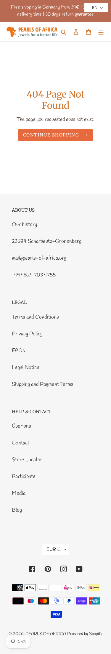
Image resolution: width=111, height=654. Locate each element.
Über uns (21, 426)
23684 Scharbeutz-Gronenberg (46, 241)
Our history (24, 224)
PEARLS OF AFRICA (45, 634)
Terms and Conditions (35, 317)
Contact (20, 443)
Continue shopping (51, 135)
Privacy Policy (27, 333)
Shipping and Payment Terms (42, 384)
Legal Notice (25, 367)
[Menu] (101, 32)
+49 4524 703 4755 (34, 275)
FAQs (18, 350)
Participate (24, 476)
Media (18, 493)
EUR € (53, 549)
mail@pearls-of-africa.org (39, 258)
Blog (17, 510)
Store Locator (27, 459)
